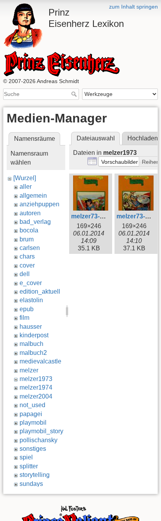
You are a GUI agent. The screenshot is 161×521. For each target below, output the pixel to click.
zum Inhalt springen (133, 7)
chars (27, 256)
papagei (31, 414)
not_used (32, 405)
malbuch (31, 343)
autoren (30, 213)
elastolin (31, 300)
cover (27, 265)
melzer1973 (36, 379)
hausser (31, 326)
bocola (29, 230)
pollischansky (38, 440)
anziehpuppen (39, 204)
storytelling (35, 474)
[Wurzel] (24, 178)
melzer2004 (36, 396)
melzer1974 (36, 387)
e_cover (31, 283)
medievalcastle (40, 361)
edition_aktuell (40, 291)
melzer (29, 370)
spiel (26, 457)
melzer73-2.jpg (137, 216)
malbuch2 (33, 352)
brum (27, 239)
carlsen (30, 248)
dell (25, 274)
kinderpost (34, 335)
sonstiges (33, 448)
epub (27, 309)
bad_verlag (35, 221)
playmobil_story (41, 431)
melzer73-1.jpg (92, 216)
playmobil (33, 422)
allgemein (33, 195)
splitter (29, 466)
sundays (31, 483)
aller (26, 186)
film (24, 317)
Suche (75, 94)
